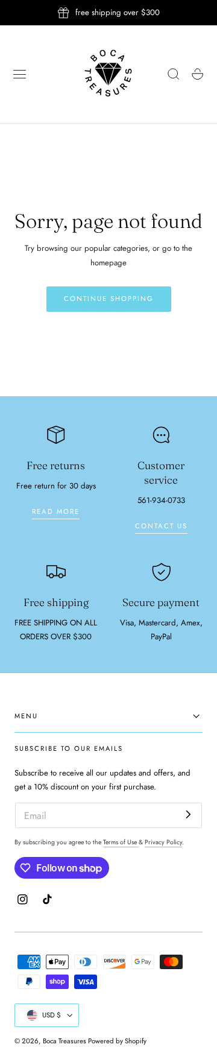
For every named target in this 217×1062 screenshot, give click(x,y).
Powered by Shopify (117, 1041)
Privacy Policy (163, 842)
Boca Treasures (64, 1041)
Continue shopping (109, 298)
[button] (20, 74)
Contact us (161, 526)
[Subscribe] (188, 814)
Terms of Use (121, 842)
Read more (56, 511)
